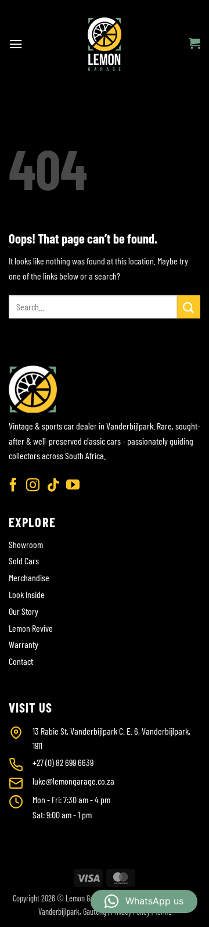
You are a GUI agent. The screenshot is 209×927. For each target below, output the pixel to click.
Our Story (23, 611)
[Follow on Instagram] (32, 485)
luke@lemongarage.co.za (73, 780)
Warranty (23, 644)
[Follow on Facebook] (13, 485)
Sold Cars (24, 560)
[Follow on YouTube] (73, 485)
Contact (21, 661)
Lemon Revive (31, 627)
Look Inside (27, 594)
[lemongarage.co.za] (105, 44)
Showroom (26, 544)
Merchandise (29, 577)
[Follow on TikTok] (53, 485)
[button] (16, 44)
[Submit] (188, 306)
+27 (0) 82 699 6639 (63, 762)
